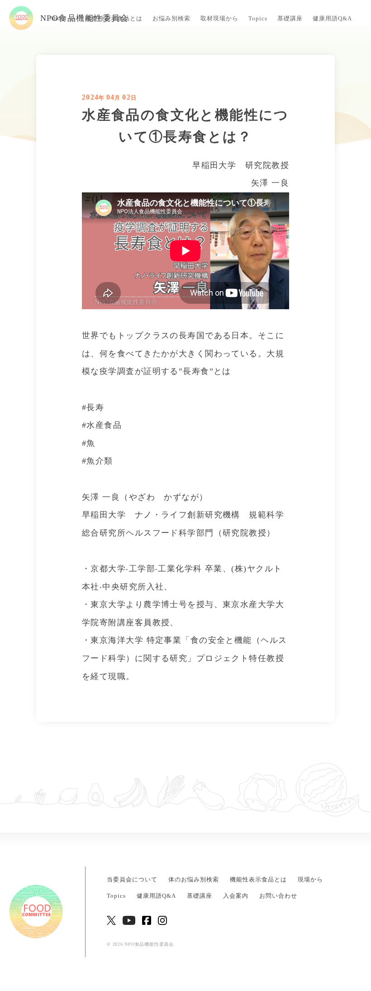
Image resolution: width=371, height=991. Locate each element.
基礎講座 (290, 18)
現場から (310, 879)
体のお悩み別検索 (193, 879)
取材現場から (219, 18)
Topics (257, 18)
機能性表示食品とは (258, 879)
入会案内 (235, 896)
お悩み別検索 (171, 18)
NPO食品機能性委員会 (84, 18)
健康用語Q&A (332, 18)
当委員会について (132, 879)
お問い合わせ (278, 896)
